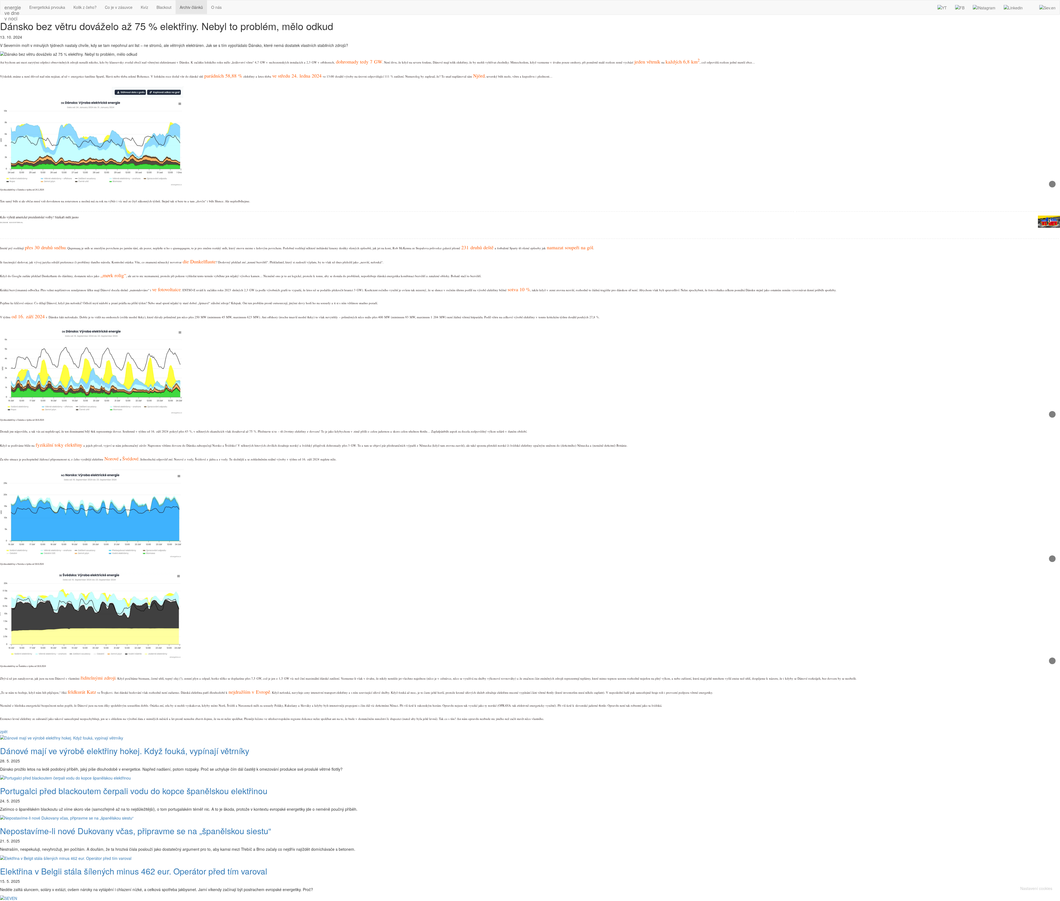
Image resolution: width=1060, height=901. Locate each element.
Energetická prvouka (47, 7)
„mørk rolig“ (113, 275)
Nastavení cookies (1036, 888)
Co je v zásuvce (118, 7)
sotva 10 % (519, 289)
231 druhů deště (477, 247)
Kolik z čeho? (85, 7)
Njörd (479, 75)
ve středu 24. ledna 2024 (297, 75)
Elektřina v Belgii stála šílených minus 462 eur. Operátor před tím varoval (133, 871)
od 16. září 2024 (28, 316)
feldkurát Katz (82, 691)
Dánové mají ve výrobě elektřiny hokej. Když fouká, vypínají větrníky (124, 751)
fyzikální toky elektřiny (59, 444)
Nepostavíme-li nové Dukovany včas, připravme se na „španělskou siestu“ (135, 831)
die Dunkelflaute (199, 261)
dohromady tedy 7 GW (359, 61)
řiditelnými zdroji (98, 677)
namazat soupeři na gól (570, 247)
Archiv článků (191, 7)
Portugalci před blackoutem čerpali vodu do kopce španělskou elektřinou (133, 791)
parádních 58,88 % (223, 75)
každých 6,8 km (683, 61)
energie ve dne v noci (12, 9)
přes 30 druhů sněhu (45, 247)
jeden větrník (647, 61)
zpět (3, 731)
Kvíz (144, 7)
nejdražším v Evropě (249, 691)
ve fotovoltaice (166, 289)
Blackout (164, 7)
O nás (216, 7)
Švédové (130, 458)
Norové (111, 458)
